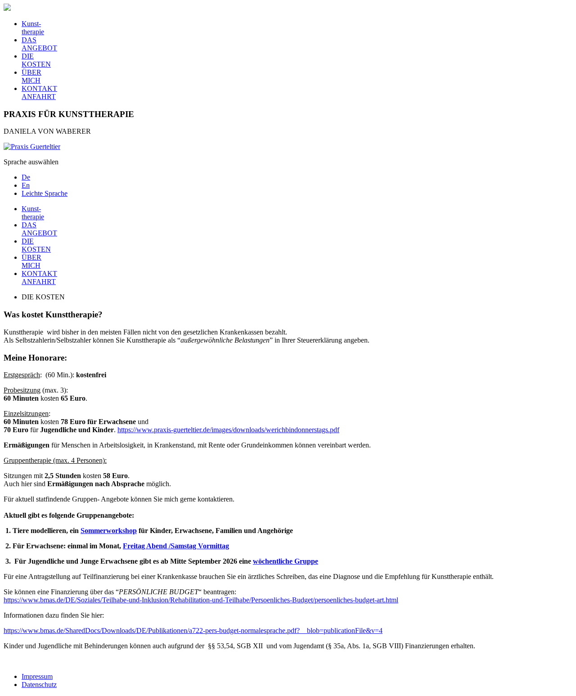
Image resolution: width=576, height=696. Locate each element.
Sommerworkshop (109, 530)
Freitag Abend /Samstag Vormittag (176, 546)
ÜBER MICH (31, 76)
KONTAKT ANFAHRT (39, 92)
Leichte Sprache (45, 193)
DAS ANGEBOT (39, 44)
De (26, 177)
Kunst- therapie (33, 28)
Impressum (37, 676)
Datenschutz (39, 684)
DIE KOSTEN (36, 60)
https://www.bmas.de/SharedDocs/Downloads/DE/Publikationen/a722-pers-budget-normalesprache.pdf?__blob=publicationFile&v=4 (193, 630)
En (26, 185)
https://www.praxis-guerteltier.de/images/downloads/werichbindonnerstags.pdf (228, 430)
